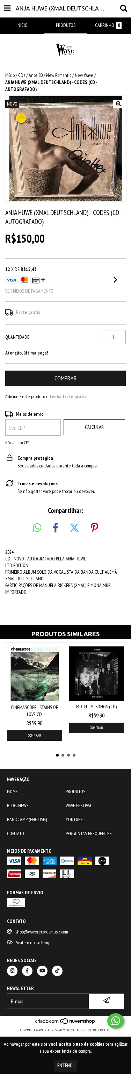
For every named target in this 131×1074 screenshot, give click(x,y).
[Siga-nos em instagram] (12, 971)
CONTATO (15, 833)
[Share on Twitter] (74, 528)
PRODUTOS (75, 791)
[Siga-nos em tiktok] (57, 971)
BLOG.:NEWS (17, 805)
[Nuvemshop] (65, 1023)
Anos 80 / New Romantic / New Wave (61, 75)
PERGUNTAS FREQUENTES (88, 833)
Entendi (65, 1065)
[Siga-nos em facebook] (27, 971)
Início (10, 75)
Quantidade (17, 337)
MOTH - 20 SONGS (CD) (96, 706)
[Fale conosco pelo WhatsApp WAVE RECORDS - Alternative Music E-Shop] (115, 1021)
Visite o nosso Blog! (33, 942)
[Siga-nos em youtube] (42, 971)
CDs (21, 75)
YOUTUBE (74, 819)
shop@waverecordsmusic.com (41, 932)
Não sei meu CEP (17, 442)
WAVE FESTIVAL (79, 805)
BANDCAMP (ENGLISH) (27, 819)
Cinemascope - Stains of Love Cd (34, 710)
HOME (12, 791)
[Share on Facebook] (55, 528)
